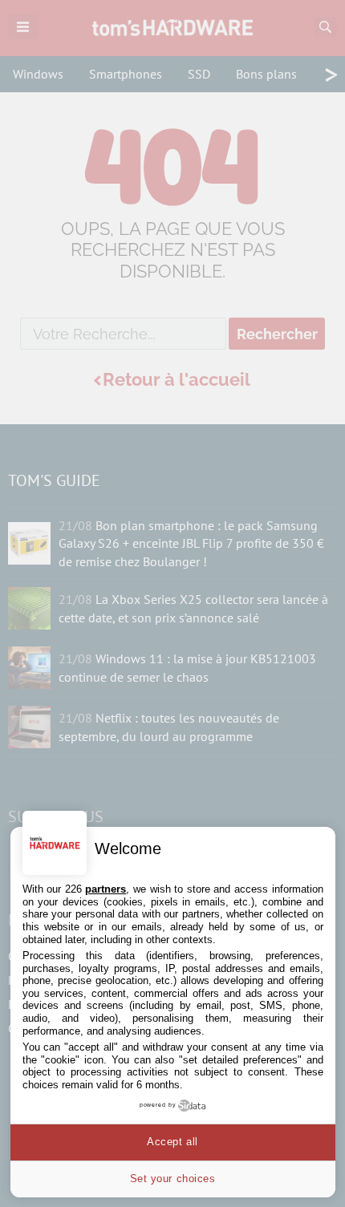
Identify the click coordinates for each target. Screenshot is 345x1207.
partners (105, 889)
